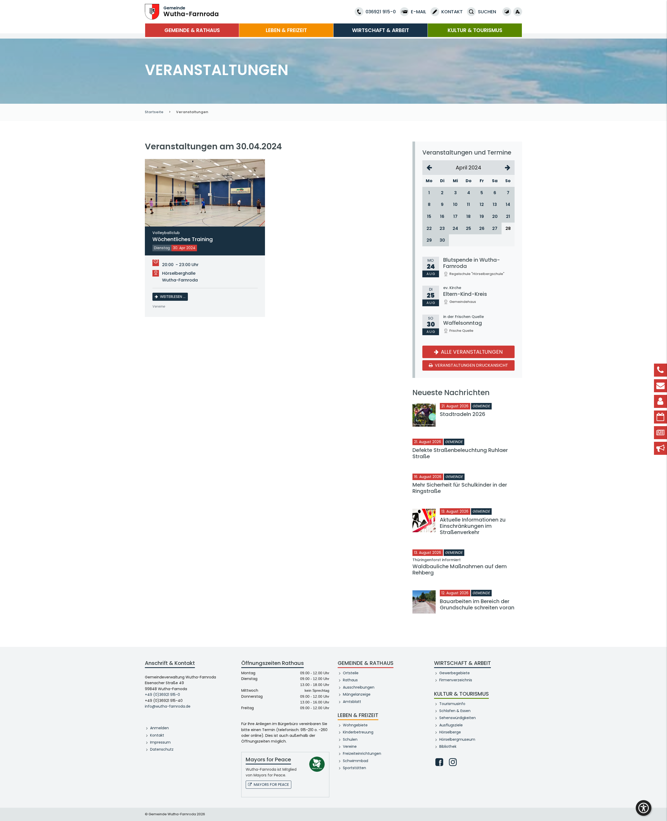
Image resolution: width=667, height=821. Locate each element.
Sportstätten (354, 767)
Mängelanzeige (356, 694)
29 (429, 240)
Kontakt (157, 735)
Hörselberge (450, 732)
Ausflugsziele (451, 725)
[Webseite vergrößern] (517, 11)
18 (468, 216)
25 (468, 228)
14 (508, 204)
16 (442, 216)
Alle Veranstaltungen (471, 352)
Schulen (350, 739)
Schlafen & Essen (455, 710)
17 (455, 216)
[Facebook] (439, 762)
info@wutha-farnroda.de (167, 706)
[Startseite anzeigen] (152, 11)
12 (482, 204)
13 (495, 204)
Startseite (154, 112)
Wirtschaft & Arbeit (380, 30)
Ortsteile (351, 673)
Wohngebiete (355, 725)
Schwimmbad (355, 760)
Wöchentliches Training (182, 237)
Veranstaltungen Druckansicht (471, 365)
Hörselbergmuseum (457, 739)
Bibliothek (447, 746)
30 (442, 240)
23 (442, 228)
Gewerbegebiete (454, 673)
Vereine (350, 746)
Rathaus (350, 680)
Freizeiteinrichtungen (362, 753)
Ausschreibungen (358, 687)
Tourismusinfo (452, 703)
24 (455, 228)
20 (495, 216)
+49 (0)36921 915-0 (162, 694)
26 (481, 228)
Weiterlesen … (174, 296)
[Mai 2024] (507, 167)
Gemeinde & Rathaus (192, 30)
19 (482, 216)
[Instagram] (453, 762)
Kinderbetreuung (358, 732)
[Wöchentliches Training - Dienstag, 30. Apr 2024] (205, 192)
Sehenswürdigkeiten (457, 717)
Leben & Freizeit (286, 30)
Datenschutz (162, 749)
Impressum (160, 742)
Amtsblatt (352, 701)
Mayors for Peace (271, 784)
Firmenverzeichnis (455, 680)
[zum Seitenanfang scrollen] (660, 809)
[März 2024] (429, 167)
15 (429, 216)
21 (508, 216)
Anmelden (159, 728)
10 (455, 204)
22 (429, 228)
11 (468, 204)
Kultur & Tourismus (475, 30)
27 (494, 228)
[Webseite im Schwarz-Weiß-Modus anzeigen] (506, 11)
